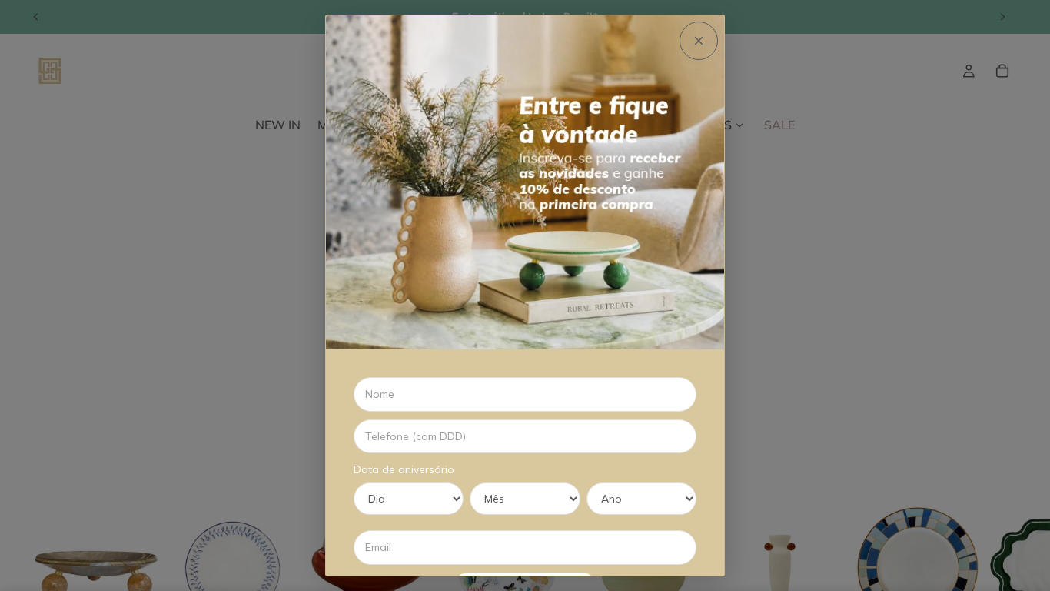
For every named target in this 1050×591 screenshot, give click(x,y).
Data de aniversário (404, 469)
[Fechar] (699, 41)
